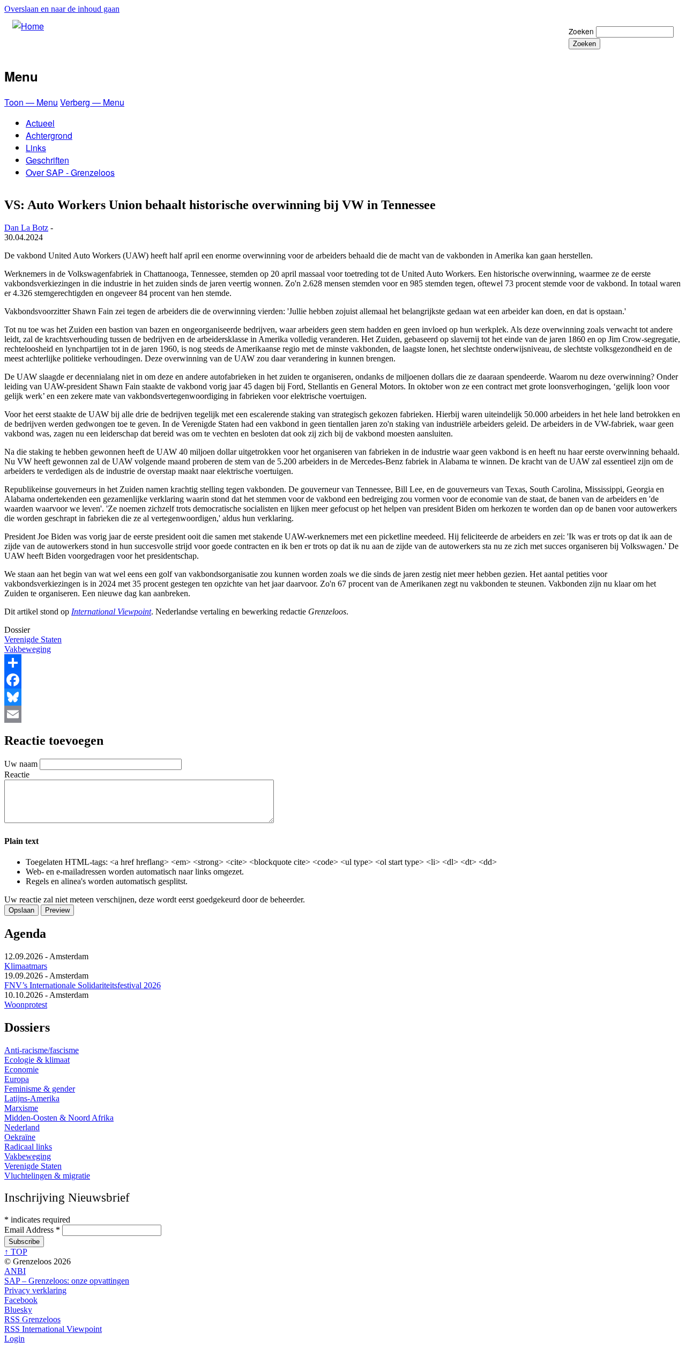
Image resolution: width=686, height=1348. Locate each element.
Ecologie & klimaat (37, 1059)
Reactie (16, 774)
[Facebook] (343, 679)
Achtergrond (49, 135)
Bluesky (18, 1309)
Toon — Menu (31, 102)
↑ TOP (15, 1251)
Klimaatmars (25, 966)
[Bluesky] (343, 697)
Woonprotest (25, 1004)
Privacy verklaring (35, 1290)
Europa (16, 1079)
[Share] (343, 662)
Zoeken (581, 31)
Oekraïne (19, 1137)
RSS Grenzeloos (32, 1319)
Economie (21, 1069)
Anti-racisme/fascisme (41, 1050)
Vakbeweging (27, 649)
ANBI (15, 1271)
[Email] (343, 714)
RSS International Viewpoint (53, 1329)
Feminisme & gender (39, 1088)
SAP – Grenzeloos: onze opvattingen (66, 1280)
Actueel (40, 123)
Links (36, 148)
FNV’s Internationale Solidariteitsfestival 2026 (82, 985)
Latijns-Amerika (31, 1098)
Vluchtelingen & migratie (47, 1175)
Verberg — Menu (92, 102)
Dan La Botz (26, 227)
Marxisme (21, 1108)
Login (14, 1338)
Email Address (32, 1229)
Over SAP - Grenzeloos (70, 172)
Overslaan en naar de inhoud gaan (62, 8)
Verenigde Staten (33, 639)
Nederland (22, 1127)
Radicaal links (28, 1146)
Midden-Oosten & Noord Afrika (59, 1117)
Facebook (21, 1300)
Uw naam (21, 763)
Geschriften (47, 160)
